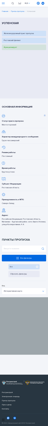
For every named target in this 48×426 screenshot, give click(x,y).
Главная (5, 11)
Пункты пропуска (17, 11)
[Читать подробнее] (24, 120)
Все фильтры (26, 258)
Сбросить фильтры (18, 274)
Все (11, 267)
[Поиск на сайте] (13, 3)
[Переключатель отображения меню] (3, 3)
